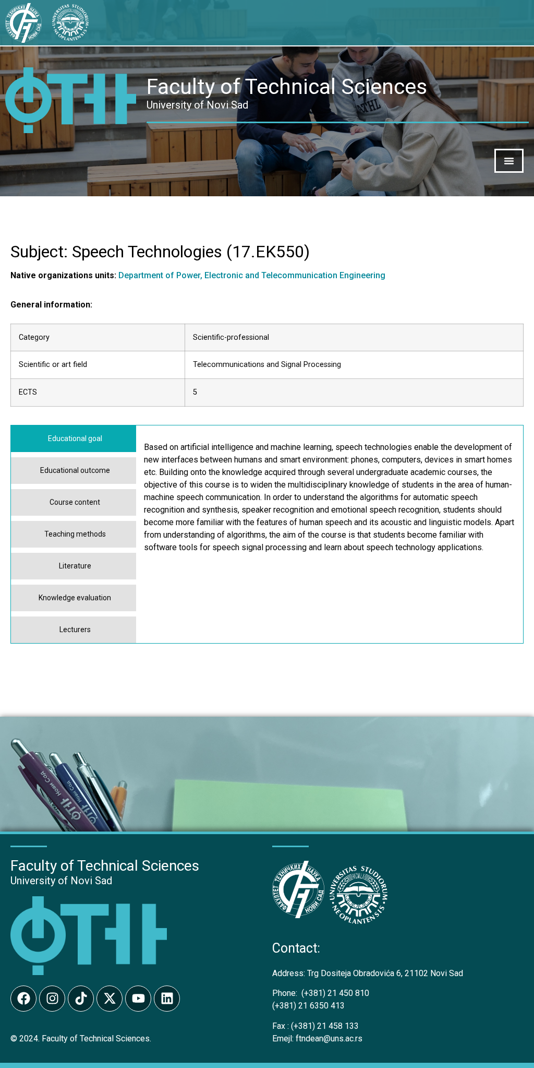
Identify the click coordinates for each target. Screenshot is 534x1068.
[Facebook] (23, 999)
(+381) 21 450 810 (320, 993)
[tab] (73, 438)
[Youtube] (138, 999)
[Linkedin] (167, 999)
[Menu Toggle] (509, 161)
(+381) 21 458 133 (315, 1026)
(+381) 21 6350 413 (308, 1006)
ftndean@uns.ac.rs (329, 1038)
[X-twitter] (109, 999)
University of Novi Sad (61, 880)
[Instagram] (52, 999)
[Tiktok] (81, 999)
